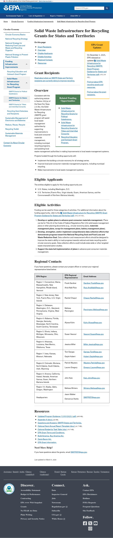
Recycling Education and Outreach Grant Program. (69, 140)
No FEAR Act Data (29, 511)
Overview (41, 50)
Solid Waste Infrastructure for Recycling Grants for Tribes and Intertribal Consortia (69, 128)
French (57, 472)
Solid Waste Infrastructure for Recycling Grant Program (76, 21)
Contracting (26, 498)
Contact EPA (88, 490)
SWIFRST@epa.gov (92, 397)
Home (6, 21)
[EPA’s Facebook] (85, 523)
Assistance (8, 472)
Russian (90, 472)
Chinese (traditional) (44, 473)
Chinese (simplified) (29, 473)
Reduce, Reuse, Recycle (15, 125)
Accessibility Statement (30, 490)
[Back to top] (107, 532)
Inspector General (59, 494)
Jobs (54, 498)
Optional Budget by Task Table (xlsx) (52, 430)
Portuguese (82, 472)
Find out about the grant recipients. (96, 93)
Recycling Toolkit (12, 129)
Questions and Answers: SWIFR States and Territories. (60, 423)
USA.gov (55, 515)
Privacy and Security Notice (32, 519)
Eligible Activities (44, 57)
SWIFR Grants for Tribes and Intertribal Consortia (17, 105)
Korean (74, 472)
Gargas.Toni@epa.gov (93, 352)
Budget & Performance (30, 494)
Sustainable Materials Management (14, 134)
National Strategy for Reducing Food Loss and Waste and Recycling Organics (15, 46)
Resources (42, 63)
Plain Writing (26, 515)
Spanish (16, 472)
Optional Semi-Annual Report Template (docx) (56, 426)
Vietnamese (104, 472)
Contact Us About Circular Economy (14, 144)
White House (57, 519)
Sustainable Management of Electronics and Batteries (16, 119)
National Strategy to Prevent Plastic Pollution (16, 56)
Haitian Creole (63, 473)
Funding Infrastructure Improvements (40, 21)
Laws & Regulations (36, 16)
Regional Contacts (45, 60)
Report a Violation (56, 16)
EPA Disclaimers (90, 494)
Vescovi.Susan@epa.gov (94, 334)
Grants (24, 507)
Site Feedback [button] (89, 511)
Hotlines (86, 498)
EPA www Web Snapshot (31, 502)
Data (54, 490)
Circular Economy (17, 21)
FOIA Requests (89, 502)
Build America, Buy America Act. (51, 436)
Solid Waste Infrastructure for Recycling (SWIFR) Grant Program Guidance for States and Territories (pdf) (96, 68)
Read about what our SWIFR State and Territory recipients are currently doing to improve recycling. (54, 79)
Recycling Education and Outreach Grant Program (17, 73)
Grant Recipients (44, 47)
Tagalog (97, 472)
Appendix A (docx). (45, 420)
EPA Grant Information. (47, 442)
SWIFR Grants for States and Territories (18, 99)
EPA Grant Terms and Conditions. (51, 433)
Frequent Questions (91, 507)
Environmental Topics (13, 16)
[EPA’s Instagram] (90, 528)
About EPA (74, 16)
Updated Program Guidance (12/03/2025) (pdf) (57, 416)
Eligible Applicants (45, 54)
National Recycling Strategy (16, 39)
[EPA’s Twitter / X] (90, 523)
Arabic (22, 472)
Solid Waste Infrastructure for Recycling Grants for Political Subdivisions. (69, 113)
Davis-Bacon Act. (45, 439)
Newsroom (56, 502)
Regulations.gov (58, 507)
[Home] (22, 8)
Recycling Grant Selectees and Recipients (17, 112)
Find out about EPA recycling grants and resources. (95, 85)
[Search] (106, 8)
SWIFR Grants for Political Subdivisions (18, 92)
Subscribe (56, 511)
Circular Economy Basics (15, 35)
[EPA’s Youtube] (95, 523)
